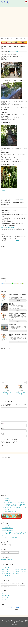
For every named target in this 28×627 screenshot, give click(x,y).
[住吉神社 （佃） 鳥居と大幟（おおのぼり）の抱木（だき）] (4, 316)
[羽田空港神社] (4, 327)
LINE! (12, 281)
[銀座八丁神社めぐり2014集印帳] (4, 297)
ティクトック (9, 585)
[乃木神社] (4, 307)
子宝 (3, 585)
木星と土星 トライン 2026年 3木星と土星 (14, 569)
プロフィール (17, 620)
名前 (2, 423)
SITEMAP (15, 622)
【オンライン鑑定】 (7, 500)
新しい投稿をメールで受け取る (10, 442)
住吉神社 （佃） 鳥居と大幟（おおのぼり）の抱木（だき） (17, 314)
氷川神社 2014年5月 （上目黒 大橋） (18, 335)
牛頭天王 (21, 585)
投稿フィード (5, 595)
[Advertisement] (14, 22)
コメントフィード (6, 597)
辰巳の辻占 (4, 2)
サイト (2, 434)
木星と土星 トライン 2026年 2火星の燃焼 (14, 571)
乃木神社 (11, 304)
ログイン (4, 593)
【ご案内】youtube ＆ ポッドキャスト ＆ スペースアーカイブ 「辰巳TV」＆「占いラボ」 (14, 534)
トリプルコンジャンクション (13, 583)
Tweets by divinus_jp (6, 559)
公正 (18, 585)
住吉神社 (3, 190)
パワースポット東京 (14, 51)
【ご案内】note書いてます (9, 511)
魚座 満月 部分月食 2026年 (10, 573)
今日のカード (5, 526)
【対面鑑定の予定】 (7, 498)
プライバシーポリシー (8, 621)
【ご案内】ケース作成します (9, 537)
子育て (8, 586)
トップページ (3, 620)
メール (3, 428)
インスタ (19, 583)
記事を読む (18, 300)
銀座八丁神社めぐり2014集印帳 (17, 294)
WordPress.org (6, 599)
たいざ (2, 583)
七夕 (6, 585)
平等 (10, 586)
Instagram (5, 583)
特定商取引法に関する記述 (20, 621)
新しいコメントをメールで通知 (10, 439)
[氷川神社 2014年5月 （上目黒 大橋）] (4, 337)
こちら (21, 199)
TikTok (24, 585)
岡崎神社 (5, 586)
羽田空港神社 (12, 324)
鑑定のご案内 (10, 620)
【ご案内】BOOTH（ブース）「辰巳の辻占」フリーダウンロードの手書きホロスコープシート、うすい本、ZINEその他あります (14, 504)
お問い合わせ (25, 620)
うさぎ (16, 585)
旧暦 (13, 585)
